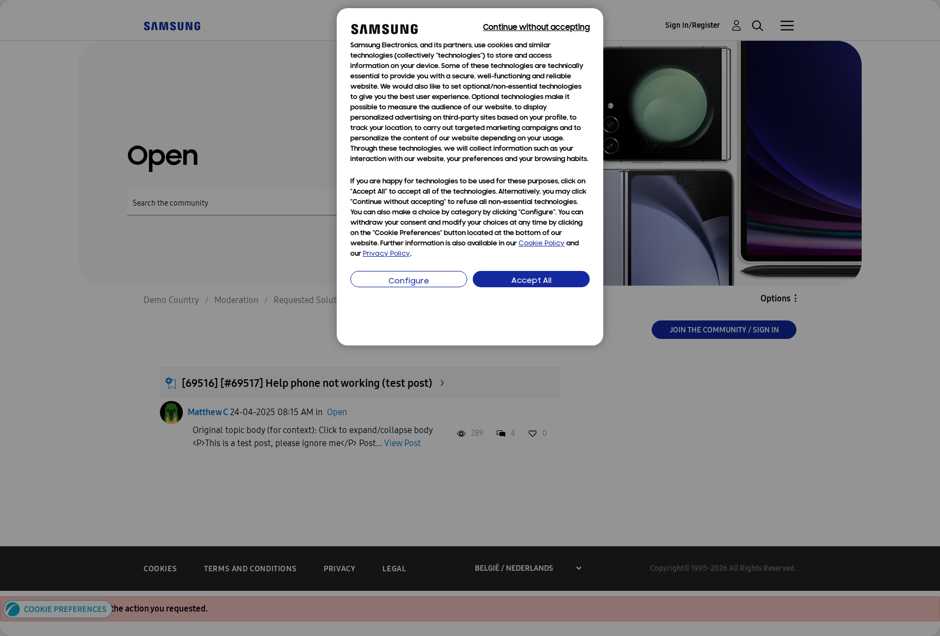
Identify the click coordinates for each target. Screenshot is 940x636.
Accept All (531, 281)
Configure (408, 281)
